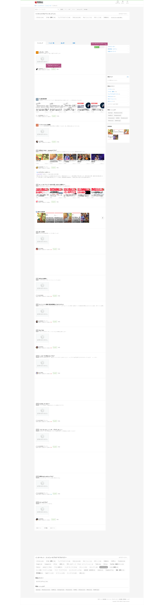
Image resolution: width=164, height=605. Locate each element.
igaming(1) (111, 112)
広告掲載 (120, 599)
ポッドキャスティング (75, 570)
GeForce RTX (79, 9)
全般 (81, 573)
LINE (62, 564)
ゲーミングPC (67, 9)
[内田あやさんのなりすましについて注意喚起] (115, 137)
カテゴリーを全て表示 (113, 104)
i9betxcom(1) (111, 120)
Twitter (98, 564)
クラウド (73, 9)
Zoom (38, 567)
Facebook (121, 561)
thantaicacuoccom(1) (118, 112)
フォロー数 (51, 43)
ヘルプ (128, 599)
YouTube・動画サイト (116, 564)
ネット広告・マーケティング (44, 570)
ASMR (113, 561)
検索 (59, 9)
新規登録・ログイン (112, 49)
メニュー (127, 3)
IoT (55, 564)
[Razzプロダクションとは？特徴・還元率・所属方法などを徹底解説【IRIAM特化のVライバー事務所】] (121, 131)
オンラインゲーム (41, 581)
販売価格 (85, 9)
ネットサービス (71, 573)
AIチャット (97, 17)
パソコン (39, 17)
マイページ (109, 599)
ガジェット (83, 567)
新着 (74, 43)
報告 (58, 69)
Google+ (39, 564)
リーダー (117, 3)
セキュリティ (93, 567)
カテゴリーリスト (123, 13)
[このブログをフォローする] (53, 69)
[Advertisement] (82, 30)
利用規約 (124, 599)
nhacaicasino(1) (111, 118)
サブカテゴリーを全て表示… (117, 17)
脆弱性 (62, 9)
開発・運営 (120, 570)
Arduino (100, 570)
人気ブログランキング (39, 2)
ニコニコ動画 (114, 567)
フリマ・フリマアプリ (60, 570)
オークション (60, 573)
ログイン (122, 3)
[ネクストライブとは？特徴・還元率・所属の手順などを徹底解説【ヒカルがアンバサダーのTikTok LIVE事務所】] (115, 131)
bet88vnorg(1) (118, 120)
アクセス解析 (58, 567)
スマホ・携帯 (50, 17)
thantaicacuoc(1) (124, 118)
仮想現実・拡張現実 (89, 570)
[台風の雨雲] (110, 131)
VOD (105, 564)
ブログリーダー (111, 46)
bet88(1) (117, 118)
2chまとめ (76, 17)
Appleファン (49, 573)
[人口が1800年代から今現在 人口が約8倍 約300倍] (126, 131)
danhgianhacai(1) (118, 115)
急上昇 (62, 43)
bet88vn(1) (111, 115)
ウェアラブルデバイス (64, 17)
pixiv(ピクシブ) (47, 567)
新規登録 (104, 599)
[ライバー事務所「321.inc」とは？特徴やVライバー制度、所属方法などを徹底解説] (110, 137)
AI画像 (106, 17)
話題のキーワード (112, 51)
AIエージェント (87, 17)
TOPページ (100, 599)
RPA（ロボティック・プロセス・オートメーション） (80, 564)
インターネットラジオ (71, 567)
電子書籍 (39, 573)
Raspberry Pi (109, 570)
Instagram (48, 564)
